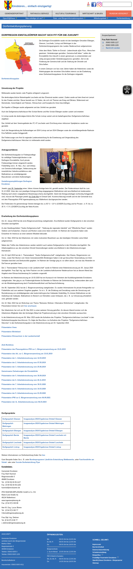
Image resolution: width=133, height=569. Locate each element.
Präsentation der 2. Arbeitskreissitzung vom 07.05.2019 (24, 362)
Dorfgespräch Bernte (10, 435)
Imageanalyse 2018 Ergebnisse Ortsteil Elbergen (43, 431)
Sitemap (95, 563)
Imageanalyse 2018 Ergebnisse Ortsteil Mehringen (44, 423)
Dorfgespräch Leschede (11, 442)
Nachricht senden (113, 48)
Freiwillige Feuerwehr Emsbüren (104, 558)
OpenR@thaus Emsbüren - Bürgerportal (107, 560)
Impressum (96, 544)
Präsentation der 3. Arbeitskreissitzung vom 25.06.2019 (24, 367)
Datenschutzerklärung (100, 550)
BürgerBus (96, 555)
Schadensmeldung (99, 552)
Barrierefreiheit (98, 547)
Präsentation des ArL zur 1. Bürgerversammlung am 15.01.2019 (27, 354)
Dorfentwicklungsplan (10, 79)
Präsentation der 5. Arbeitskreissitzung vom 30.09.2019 (24, 376)
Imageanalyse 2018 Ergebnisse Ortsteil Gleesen (43, 419)
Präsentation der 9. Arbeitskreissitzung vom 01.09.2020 (24, 393)
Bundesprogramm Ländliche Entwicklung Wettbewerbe (52, 460)
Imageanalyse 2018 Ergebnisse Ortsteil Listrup (42, 447)
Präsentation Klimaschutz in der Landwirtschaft (21, 336)
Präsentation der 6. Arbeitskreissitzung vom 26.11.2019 (24, 380)
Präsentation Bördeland (11, 332)
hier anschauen (30, 306)
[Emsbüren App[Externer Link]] (88, 5)
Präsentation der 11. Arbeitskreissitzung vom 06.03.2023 (24, 402)
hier (43, 455)
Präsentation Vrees (9, 327)
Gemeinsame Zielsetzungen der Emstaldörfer (20, 371)
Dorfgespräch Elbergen (11, 431)
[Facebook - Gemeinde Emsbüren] (94, 5)
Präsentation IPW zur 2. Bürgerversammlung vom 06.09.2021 (26, 398)
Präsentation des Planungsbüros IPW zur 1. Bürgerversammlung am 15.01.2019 (34, 349)
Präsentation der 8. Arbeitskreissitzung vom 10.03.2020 (24, 389)
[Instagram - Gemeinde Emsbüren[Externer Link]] (99, 5)
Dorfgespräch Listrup (10, 447)
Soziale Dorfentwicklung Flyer (28, 462)
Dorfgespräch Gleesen (11, 419)
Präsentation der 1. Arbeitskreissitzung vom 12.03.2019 (24, 358)
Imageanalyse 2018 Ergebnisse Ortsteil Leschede (43, 442)
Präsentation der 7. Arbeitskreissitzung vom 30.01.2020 (24, 384)
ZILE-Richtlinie (8, 345)
